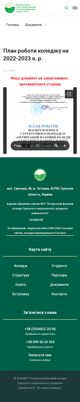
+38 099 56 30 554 (40, 342)
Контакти (59, 294)
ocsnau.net (36, 219)
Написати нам (40, 355)
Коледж (20, 266)
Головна (12, 25)
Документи (59, 285)
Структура (20, 275)
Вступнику (20, 294)
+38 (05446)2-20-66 (40, 329)
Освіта (20, 285)
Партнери (59, 275)
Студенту (59, 266)
